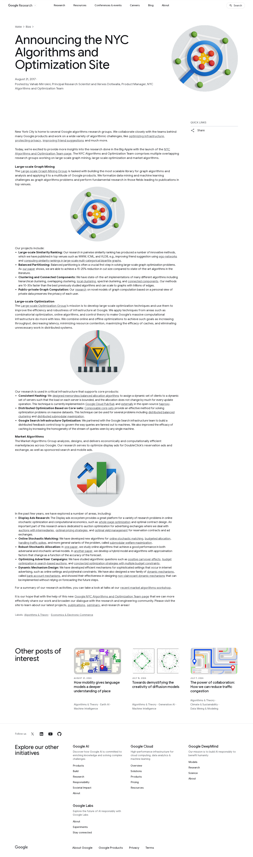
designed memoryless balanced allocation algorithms (85, 396)
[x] (32, 734)
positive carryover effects (144, 559)
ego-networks (168, 256)
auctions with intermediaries (36, 530)
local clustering (86, 281)
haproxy (164, 404)
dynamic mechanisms (160, 572)
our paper (29, 269)
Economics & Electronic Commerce (72, 614)
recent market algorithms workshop (145, 588)
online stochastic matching (126, 538)
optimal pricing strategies (72, 530)
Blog (151, 5)
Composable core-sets (99, 408)
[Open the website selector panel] (35, 5)
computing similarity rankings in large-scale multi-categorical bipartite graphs (72, 260)
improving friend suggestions (63, 140)
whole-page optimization (114, 522)
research (80, 289)
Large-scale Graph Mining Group (44, 171)
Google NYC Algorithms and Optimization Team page (112, 596)
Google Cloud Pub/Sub (100, 404)
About (165, 5)
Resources (79, 5)
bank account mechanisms (43, 576)
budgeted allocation (157, 538)
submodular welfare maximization (131, 543)
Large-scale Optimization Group (43, 306)
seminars (93, 605)
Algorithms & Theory (36, 614)
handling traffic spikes (32, 543)
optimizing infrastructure (146, 136)
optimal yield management (111, 530)
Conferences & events (108, 5)
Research (59, 5)
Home (18, 26)
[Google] (21, 847)
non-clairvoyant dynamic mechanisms (141, 576)
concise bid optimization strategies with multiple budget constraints (117, 563)
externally (127, 404)
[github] (59, 734)
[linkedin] (41, 734)
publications (76, 605)
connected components (143, 281)
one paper (71, 547)
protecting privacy (28, 140)
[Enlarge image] (235, 89)
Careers (135, 5)
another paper (83, 551)
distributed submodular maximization (60, 416)
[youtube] (50, 734)
